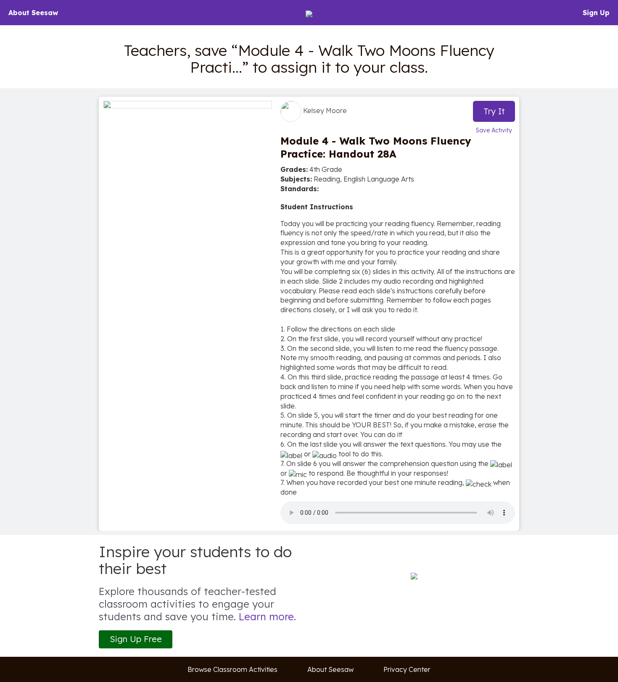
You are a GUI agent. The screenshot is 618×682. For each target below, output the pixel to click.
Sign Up (596, 12)
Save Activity (494, 130)
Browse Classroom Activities (232, 669)
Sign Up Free (136, 639)
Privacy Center (406, 669)
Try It (494, 111)
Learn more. (267, 616)
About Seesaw (33, 12)
